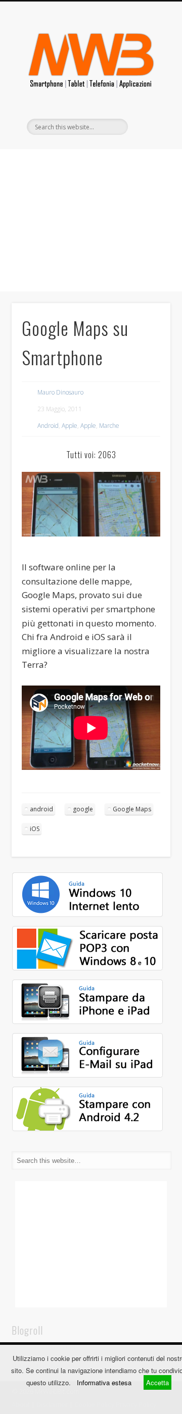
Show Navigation (146, 90)
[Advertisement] (91, 220)
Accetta (157, 1382)
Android (48, 425)
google (83, 809)
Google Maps (132, 809)
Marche (109, 425)
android (41, 809)
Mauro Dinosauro (60, 392)
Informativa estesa (104, 1382)
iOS (34, 828)
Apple (69, 425)
